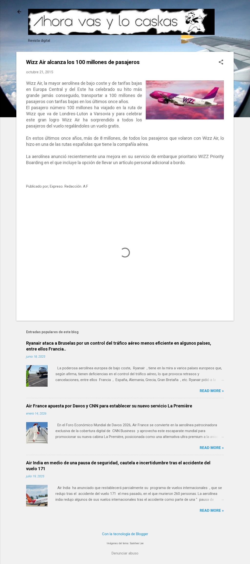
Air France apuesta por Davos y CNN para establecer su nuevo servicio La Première (109, 405)
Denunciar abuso (125, 553)
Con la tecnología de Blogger (125, 534)
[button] (221, 62)
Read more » (212, 391)
